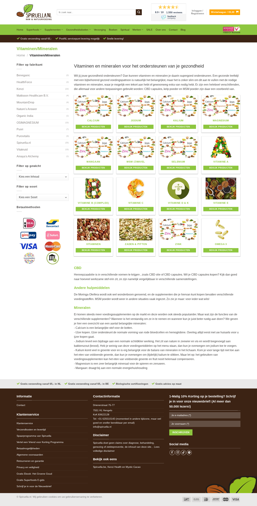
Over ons (161, 29)
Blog (183, 29)
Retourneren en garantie (30, 461)
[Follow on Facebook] (172, 452)
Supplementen (53, 29)
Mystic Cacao (133, 466)
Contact (173, 29)
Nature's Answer (27, 109)
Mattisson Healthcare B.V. (33, 95)
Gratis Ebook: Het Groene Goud (34, 473)
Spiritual (124, 29)
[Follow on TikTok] (183, 452)
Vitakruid (22, 149)
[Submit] (139, 12)
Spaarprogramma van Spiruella (34, 435)
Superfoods (32, 29)
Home (20, 29)
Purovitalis (23, 136)
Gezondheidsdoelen (77, 29)
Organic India (25, 115)
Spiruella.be (99, 466)
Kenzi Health (115, 466)
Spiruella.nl (24, 142)
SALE (149, 29)
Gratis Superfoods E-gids (30, 480)
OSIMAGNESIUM (28, 122)
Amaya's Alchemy (28, 156)
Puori (20, 129)
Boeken (113, 29)
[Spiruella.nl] (34, 12)
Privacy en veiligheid (28, 467)
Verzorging (100, 29)
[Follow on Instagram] (177, 452)
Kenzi (20, 88)
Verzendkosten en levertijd (31, 429)
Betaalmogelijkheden (28, 448)
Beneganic (23, 75)
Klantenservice (25, 423)
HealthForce (24, 82)
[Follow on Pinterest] (189, 452)
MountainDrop (25, 102)
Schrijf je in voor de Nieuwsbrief (34, 486)
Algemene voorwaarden (30, 454)
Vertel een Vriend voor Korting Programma (40, 442)
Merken (137, 29)
